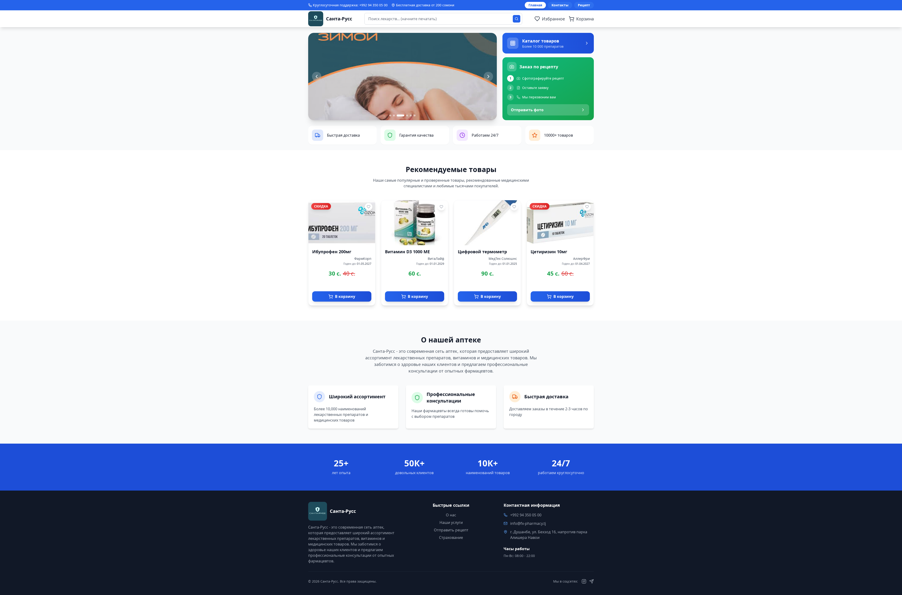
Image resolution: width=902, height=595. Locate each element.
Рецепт (584, 5)
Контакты (560, 5)
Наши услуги (451, 522)
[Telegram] (591, 581)
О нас (451, 515)
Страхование (451, 537)
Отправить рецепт (451, 530)
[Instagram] (584, 581)
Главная (535, 5)
